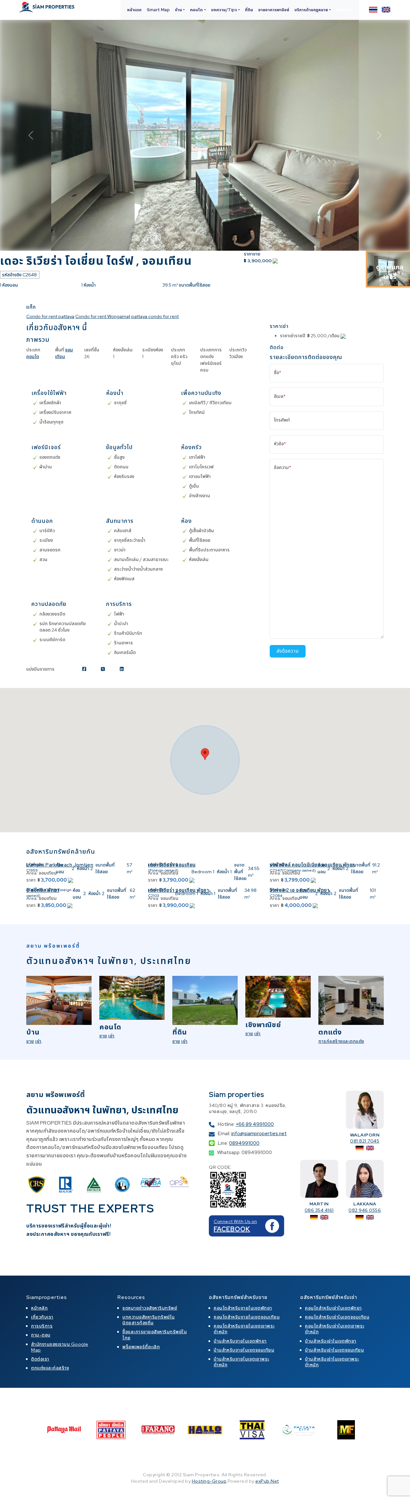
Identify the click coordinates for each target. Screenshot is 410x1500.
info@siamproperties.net (259, 1133)
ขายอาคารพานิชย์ (273, 10)
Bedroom (202, 872)
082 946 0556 (364, 1210)
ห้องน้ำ (83, 868)
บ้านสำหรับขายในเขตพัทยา (240, 1341)
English (386, 9)
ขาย (30, 1041)
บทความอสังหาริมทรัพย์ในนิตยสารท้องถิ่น (148, 1320)
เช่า (38, 1041)
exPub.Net (267, 1481)
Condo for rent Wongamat (102, 316)
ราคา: (31, 880)
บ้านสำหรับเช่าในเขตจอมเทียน (334, 1350)
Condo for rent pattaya (50, 316)
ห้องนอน (60, 868)
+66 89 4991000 (255, 1124)
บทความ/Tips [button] (224, 10)
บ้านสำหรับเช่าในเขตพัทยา (331, 1341)
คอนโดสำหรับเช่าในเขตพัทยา (333, 1308)
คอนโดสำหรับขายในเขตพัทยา (243, 1308)
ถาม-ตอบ (41, 1335)
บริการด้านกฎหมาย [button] (311, 10)
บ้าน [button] (178, 10)
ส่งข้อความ (287, 651)
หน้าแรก (134, 10)
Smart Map (158, 10)
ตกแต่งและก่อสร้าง (50, 1368)
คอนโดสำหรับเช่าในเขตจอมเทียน (337, 1317)
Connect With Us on (235, 1221)
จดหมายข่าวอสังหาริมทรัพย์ (149, 1308)
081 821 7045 (364, 1141)
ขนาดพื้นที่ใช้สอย (105, 868)
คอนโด (32, 356)
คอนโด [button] (196, 10)
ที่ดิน (249, 10)
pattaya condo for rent (155, 316)
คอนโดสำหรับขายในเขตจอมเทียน (247, 1317)
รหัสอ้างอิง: (35, 864)
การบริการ (42, 1326)
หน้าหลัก (39, 1308)
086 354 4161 (319, 1210)
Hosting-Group (209, 1481)
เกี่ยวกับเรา (42, 1317)
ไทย (373, 9)
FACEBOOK (232, 1229)
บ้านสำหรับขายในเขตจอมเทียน (244, 1350)
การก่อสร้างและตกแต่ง (341, 1041)
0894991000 (244, 1143)
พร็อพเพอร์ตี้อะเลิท (141, 1347)
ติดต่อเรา (344, 10)
